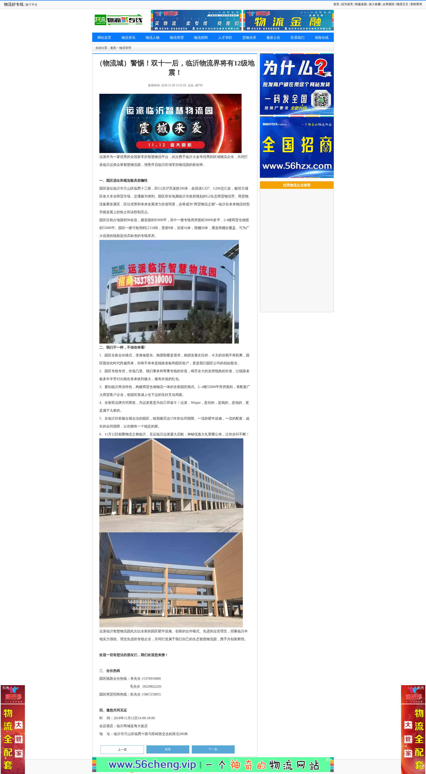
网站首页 (104, 37)
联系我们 (297, 37)
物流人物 (153, 37)
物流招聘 (201, 37)
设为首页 (347, 4)
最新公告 (273, 37)
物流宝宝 (402, 4)
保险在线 (322, 37)
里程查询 (416, 4)
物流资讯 (128, 37)
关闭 (420, 688)
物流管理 (177, 37)
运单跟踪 (388, 4)
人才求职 (225, 37)
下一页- (213, 749)
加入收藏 (375, 4)
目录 (168, 749)
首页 (336, 4)
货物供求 (249, 37)
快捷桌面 (361, 4)
